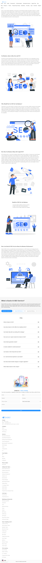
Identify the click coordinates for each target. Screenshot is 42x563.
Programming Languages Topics (7, 490)
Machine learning (5, 506)
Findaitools (4, 460)
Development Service (26, 3)
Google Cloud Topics (5, 536)
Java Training (4, 549)
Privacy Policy (4, 429)
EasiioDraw (23, 5)
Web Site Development (6, 435)
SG (2, 454)
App (38, 3)
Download (35, 5)
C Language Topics (5, 485)
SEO (5, 3)
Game (3, 446)
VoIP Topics (4, 515)
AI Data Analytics (19, 3)
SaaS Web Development (6, 437)
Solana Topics (4, 488)
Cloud (3, 508)
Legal (31, 5)
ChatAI (8, 3)
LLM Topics (4, 532)
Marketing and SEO (5, 500)
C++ (3, 450)
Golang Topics (4, 483)
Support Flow (34, 3)
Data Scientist (4, 477)
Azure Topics (4, 538)
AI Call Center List (5, 496)
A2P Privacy (4, 431)
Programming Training (16, 5)
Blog (2, 5)
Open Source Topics (5, 517)
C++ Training (4, 553)
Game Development (5, 441)
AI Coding (27, 5)
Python (3, 510)
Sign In (2, 7)
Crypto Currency (5, 523)
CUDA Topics (4, 530)
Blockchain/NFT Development (7, 443)
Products (5, 5)
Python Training (5, 551)
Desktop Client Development (7, 439)
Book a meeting (24, 390)
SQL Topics (4, 534)
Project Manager (5, 479)
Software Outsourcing (6, 470)
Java (3, 504)
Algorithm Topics (5, 527)
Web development (5, 472)
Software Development (6, 474)
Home (2, 3)
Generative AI (12, 3)
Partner (10, 5)
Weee (3, 456)
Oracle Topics (4, 545)
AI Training (4, 557)
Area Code (4, 464)
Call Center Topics (5, 519)
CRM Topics (4, 513)
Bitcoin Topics (4, 543)
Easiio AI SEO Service (6, 468)
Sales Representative (6, 481)
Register (39, 5)
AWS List (3, 540)
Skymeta (3, 458)
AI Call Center (4, 494)
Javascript (4, 502)
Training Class (4, 448)
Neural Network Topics (6, 525)
